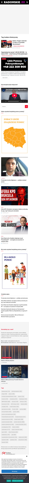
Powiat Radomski (6, 357)
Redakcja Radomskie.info (19, 46)
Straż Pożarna (13, 432)
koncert (15, 401)
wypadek (5, 439)
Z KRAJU (3, 178)
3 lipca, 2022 (4, 362)
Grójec (21, 396)
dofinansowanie (17, 391)
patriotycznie (6, 409)
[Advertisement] (14, 19)
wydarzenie (23, 437)
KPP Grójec (15, 404)
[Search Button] (26, 106)
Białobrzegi (6, 391)
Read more (5, 77)
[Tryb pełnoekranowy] (26, 101)
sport (4, 432)
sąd (14, 434)
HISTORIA (4, 376)
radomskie (6, 429)
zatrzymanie (23, 439)
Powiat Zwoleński (21, 424)
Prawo (4, 58)
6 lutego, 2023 (5, 383)
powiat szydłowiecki (8, 424)
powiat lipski (18, 419)
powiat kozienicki (7, 419)
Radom (15, 427)
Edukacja (4, 41)
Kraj (2, 207)
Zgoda (8, 480)
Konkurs (23, 401)
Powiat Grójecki (20, 416)
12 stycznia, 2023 (16, 47)
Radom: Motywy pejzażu (7, 360)
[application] (14, 95)
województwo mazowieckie (9, 437)
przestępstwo (6, 427)
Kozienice (5, 404)
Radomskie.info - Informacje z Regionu (18, 342)
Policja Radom (6, 411)
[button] (27, 456)
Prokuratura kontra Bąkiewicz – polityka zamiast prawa (14, 298)
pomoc (16, 411)
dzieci (11, 393)
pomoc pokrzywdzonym (8, 414)
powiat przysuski (7, 421)
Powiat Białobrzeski (8, 416)
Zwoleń (5, 442)
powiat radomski (19, 421)
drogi (4, 393)
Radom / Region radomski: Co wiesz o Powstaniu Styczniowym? (20, 42)
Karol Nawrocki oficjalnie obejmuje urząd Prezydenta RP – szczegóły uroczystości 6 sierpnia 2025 (12, 240)
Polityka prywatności (17, 480)
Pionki (15, 409)
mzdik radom (14, 406)
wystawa (13, 439)
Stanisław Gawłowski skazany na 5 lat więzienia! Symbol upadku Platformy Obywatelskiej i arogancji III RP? (14, 311)
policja (23, 409)
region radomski (17, 429)
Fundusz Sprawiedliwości (9, 396)
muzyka (5, 406)
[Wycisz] (23, 101)
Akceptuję (14, 471)
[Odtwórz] (3, 101)
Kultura (24, 404)
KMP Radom (6, 401)
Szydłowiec (6, 434)
